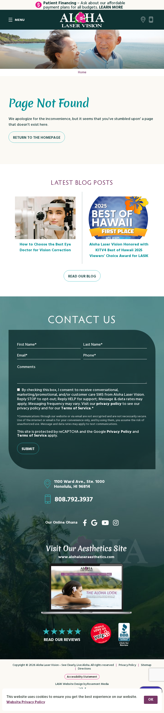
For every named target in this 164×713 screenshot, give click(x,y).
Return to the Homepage (36, 138)
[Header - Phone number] (152, 20)
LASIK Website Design (69, 684)
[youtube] (105, 523)
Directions (84, 668)
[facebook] (85, 523)
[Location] (143, 20)
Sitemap (146, 665)
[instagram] (116, 523)
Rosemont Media (98, 684)
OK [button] (150, 700)
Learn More (111, 7)
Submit (28, 449)
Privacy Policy (119, 432)
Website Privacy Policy (25, 702)
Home (82, 72)
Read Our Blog (82, 276)
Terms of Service (76, 408)
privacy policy (109, 404)
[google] (94, 523)
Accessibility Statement (82, 676)
